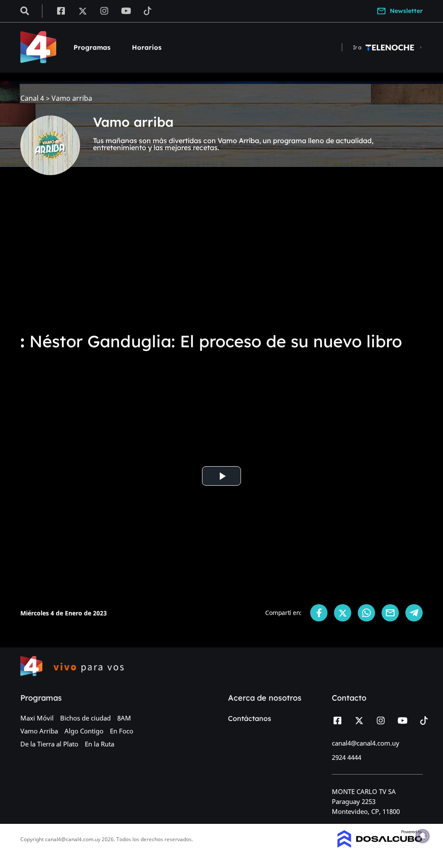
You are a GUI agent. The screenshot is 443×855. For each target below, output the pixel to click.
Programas (92, 47)
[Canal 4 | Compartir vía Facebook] (318, 612)
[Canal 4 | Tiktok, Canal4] (147, 10)
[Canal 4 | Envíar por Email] (390, 612)
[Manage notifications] (423, 836)
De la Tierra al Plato (49, 744)
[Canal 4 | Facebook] (60, 10)
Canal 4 (32, 98)
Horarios (146, 47)
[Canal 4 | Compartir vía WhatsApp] (366, 612)
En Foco (121, 731)
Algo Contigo (83, 731)
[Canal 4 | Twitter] (82, 10)
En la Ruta (99, 744)
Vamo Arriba (39, 731)
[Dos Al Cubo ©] (380, 845)
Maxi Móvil (37, 718)
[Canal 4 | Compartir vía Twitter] (342, 612)
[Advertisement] (221, 259)
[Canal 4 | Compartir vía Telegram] (414, 612)
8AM (124, 718)
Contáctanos (249, 718)
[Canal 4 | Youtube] (126, 10)
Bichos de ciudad (85, 718)
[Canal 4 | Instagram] (104, 10)
